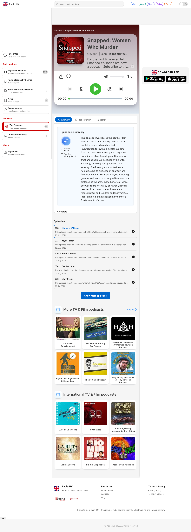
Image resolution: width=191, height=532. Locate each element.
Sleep (150, 4)
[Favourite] (68, 77)
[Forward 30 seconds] (109, 89)
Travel (168, 4)
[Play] (95, 89)
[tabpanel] (95, 168)
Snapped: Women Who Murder (79, 30)
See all (130, 309)
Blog (103, 497)
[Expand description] (132, 66)
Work (134, 4)
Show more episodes (95, 295)
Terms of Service (156, 494)
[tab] (63, 119)
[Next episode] (121, 89)
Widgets (105, 494)
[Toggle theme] (183, 4)
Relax (159, 4)
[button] (106, 77)
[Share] (61, 77)
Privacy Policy (154, 490)
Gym (142, 4)
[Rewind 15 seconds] (81, 89)
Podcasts (58, 30)
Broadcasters (107, 490)
